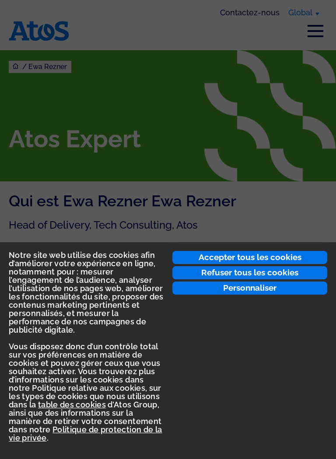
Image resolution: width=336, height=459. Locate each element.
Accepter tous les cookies (250, 257)
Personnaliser (249, 287)
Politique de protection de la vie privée (85, 433)
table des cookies (72, 404)
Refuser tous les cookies (249, 272)
